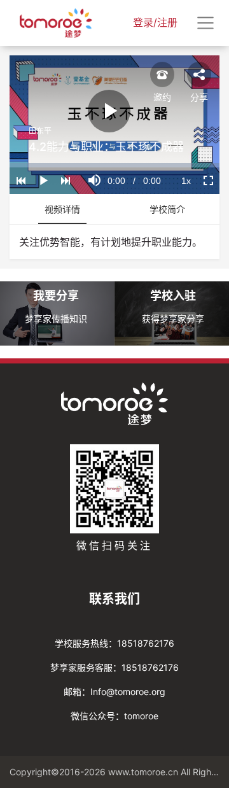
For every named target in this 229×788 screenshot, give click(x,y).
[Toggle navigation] (205, 23)
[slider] (114, 165)
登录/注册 (155, 22)
